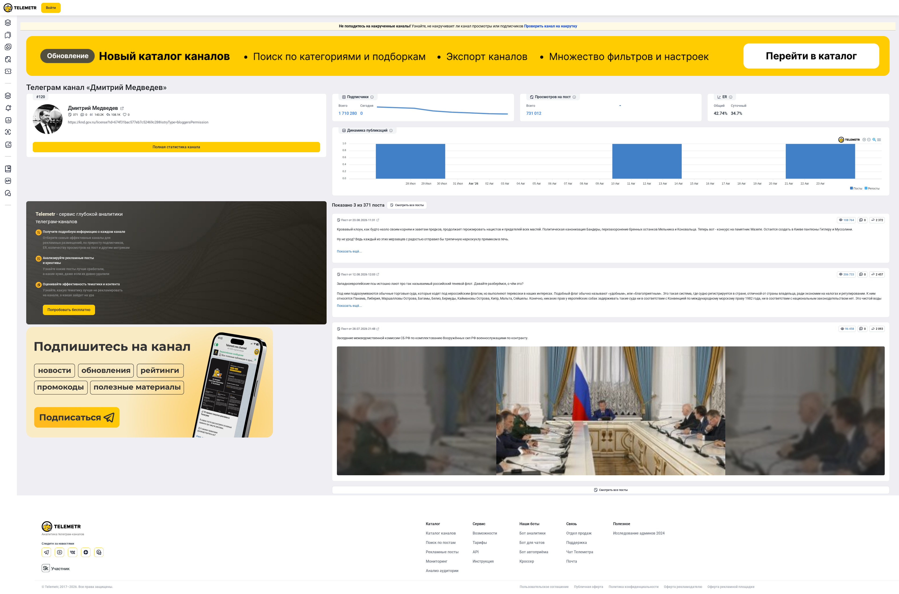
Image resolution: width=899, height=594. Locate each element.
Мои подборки (8, 35)
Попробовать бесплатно (69, 310)
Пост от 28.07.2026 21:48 (358, 328)
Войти (51, 8)
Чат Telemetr (8, 193)
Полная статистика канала (176, 147)
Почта (571, 561)
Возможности (485, 533)
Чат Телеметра (579, 552)
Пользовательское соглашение (544, 587)
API (476, 552)
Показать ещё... (349, 251)
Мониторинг (8, 108)
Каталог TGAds (8, 95)
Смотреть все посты (409, 205)
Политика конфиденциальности (634, 587)
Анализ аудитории (8, 132)
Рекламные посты (442, 552)
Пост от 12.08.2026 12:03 (358, 274)
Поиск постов (8, 59)
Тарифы (8, 71)
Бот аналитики (8, 144)
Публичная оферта (588, 587)
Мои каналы (8, 47)
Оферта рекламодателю (683, 587)
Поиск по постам (441, 542)
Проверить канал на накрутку (550, 26)
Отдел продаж (579, 533)
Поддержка (576, 542)
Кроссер (527, 561)
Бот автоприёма (534, 552)
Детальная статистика (8, 120)
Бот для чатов (532, 542)
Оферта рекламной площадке (731, 587)
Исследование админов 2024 (639, 533)
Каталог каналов (8, 22)
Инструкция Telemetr (8, 168)
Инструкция (483, 561)
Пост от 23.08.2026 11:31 (358, 220)
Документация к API (8, 181)
